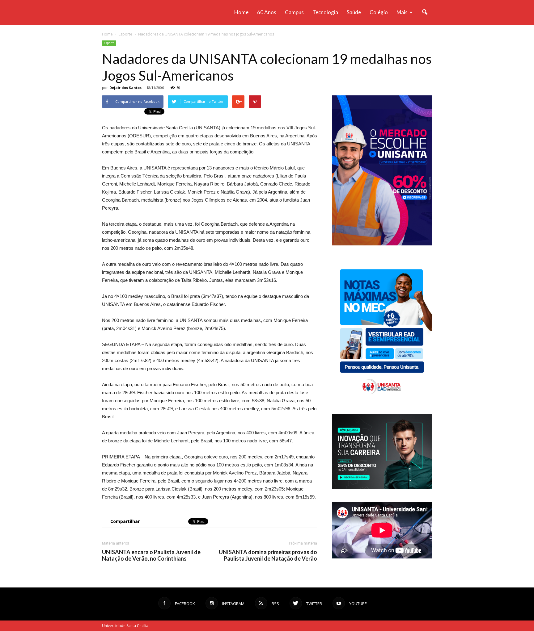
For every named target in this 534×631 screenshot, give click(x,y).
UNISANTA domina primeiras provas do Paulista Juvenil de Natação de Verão (268, 555)
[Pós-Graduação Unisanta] (382, 487)
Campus (294, 12)
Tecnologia (325, 12)
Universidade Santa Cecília (125, 625)
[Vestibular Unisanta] (382, 243)
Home (241, 12)
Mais (402, 12)
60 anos (266, 12)
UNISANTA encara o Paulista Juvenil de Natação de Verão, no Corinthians (151, 555)
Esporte (109, 43)
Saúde (354, 12)
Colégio (379, 12)
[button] (424, 12)
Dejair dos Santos (125, 87)
